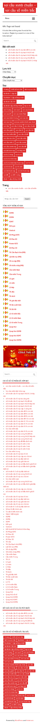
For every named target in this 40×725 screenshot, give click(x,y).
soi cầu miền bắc (10, 134)
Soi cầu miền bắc (12, 429)
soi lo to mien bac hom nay (14, 163)
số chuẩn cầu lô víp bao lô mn (17, 497)
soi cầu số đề (23, 134)
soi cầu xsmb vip (10, 147)
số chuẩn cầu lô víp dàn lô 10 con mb (20, 421)
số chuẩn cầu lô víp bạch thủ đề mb (19, 401)
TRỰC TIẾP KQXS (12, 514)
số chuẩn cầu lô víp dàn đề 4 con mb (19, 411)
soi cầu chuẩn (29, 126)
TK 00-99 (12, 309)
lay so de (27, 106)
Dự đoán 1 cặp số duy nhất (14, 98)
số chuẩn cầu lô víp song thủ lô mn (19, 482)
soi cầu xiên (21, 138)
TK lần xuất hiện (15, 305)
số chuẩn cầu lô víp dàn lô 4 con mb (19, 424)
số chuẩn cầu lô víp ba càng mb (17, 399)
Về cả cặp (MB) (14, 261)
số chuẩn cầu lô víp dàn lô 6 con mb (19, 426)
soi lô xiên (19, 167)
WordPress (19, 720)
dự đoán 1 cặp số (10, 94)
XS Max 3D (13, 248)
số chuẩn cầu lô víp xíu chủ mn (17, 504)
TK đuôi (12, 296)
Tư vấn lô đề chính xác (14, 512)
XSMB (11, 213)
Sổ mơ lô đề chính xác (14, 509)
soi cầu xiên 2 (9, 142)
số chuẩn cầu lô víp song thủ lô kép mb (20, 436)
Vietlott (12, 230)
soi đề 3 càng (15, 175)
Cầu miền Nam (14, 270)
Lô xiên (12, 283)
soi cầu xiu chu (9, 138)
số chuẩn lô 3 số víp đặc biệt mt (17, 472)
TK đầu (11, 292)
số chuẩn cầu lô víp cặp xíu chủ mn (19, 489)
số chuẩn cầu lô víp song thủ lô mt (19, 474)
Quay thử (12, 327)
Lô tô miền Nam (15, 318)
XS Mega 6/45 (14, 235)
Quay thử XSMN (15, 340)
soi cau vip (8, 122)
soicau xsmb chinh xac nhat (24, 122)
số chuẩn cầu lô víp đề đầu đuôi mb (19, 441)
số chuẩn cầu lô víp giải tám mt (17, 461)
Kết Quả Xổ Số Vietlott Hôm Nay (18, 529)
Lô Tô (8, 582)
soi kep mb (21, 151)
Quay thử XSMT (15, 336)
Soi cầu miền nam (12, 479)
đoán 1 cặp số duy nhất (12, 179)
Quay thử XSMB (15, 331)
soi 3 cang (7, 110)
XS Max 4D (13, 239)
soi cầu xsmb (21, 142)
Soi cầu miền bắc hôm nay (15, 391)
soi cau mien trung (11, 118)
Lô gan (11, 279)
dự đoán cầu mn (10, 102)
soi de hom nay (9, 151)
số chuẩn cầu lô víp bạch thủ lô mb (21, 53)
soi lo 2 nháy (8, 155)
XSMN (11, 217)
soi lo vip (29, 163)
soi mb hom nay (9, 171)
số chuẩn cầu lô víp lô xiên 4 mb (18, 449)
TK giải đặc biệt (15, 301)
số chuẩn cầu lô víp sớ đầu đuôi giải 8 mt (21, 464)
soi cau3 (17, 110)
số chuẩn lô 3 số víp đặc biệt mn (18, 507)
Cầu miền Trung (15, 274)
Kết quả (12, 226)
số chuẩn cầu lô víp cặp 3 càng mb (19, 409)
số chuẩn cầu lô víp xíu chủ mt (17, 477)
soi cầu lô (19, 130)
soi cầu (6, 126)
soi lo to (18, 155)
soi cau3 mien (27, 110)
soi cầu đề (22, 147)
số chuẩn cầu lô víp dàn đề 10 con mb (20, 419)
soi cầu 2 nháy (16, 126)
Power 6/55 (13, 244)
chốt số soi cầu (16, 89)
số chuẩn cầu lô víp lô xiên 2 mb (18, 444)
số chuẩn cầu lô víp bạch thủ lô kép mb (22, 55)
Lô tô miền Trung (15, 323)
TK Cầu (8, 542)
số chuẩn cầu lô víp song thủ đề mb (21, 58)
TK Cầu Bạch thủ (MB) (17, 252)
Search (27, 199)
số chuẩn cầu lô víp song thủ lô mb (19, 439)
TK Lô (8, 559)
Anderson (29, 720)
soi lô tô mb (8, 167)
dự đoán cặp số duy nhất (13, 106)
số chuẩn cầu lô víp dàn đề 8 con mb (21, 50)
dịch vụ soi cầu (30, 89)
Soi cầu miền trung (13, 451)
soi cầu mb (29, 130)
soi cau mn (24, 118)
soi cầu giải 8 (9, 130)
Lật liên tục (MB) (15, 257)
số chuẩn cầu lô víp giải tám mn (17, 502)
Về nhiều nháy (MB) (16, 265)
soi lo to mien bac (10, 159)
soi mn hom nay (23, 171)
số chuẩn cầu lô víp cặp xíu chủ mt (19, 456)
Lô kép (11, 287)
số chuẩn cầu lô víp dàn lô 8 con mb (19, 431)
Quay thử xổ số (11, 595)
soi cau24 (7, 114)
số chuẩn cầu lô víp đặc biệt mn (17, 499)
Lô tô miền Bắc (15, 314)
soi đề (6, 175)
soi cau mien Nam (20, 114)
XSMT (11, 222)
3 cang (6, 89)
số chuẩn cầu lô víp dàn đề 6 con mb (19, 414)
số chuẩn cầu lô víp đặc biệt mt (17, 459)
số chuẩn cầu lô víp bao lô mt (17, 454)
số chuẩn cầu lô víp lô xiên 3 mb (18, 446)
